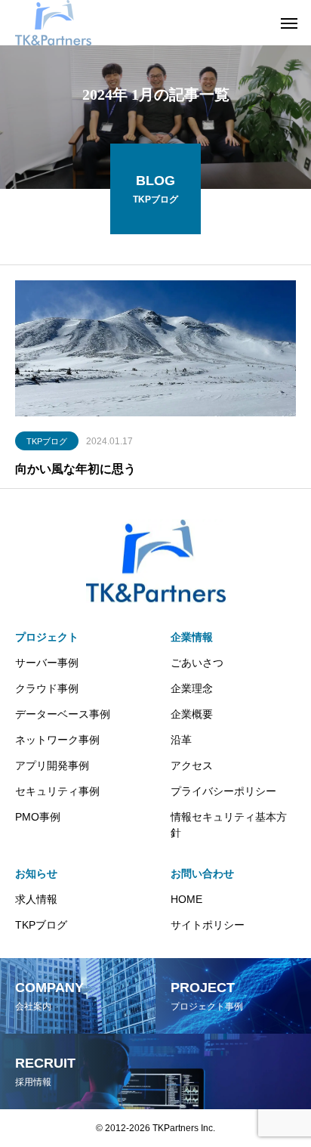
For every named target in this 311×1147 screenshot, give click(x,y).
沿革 (181, 740)
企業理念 (192, 688)
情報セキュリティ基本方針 (229, 825)
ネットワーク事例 (57, 740)
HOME (186, 899)
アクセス (192, 765)
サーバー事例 (47, 663)
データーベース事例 (62, 714)
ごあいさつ (197, 663)
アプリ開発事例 (52, 765)
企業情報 (192, 637)
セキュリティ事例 (57, 791)
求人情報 (36, 899)
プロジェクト (47, 637)
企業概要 (192, 714)
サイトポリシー (208, 925)
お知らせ (36, 873)
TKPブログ (46, 441)
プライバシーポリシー (223, 791)
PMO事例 (37, 817)
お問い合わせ (202, 873)
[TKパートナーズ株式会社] (53, 22)
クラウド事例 (47, 688)
